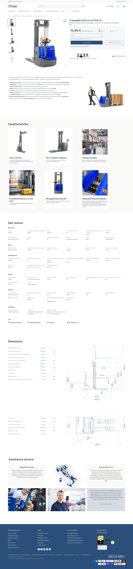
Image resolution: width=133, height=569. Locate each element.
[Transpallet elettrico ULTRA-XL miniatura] (11, 22)
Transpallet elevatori (24, 11)
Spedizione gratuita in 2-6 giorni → (15, 1)
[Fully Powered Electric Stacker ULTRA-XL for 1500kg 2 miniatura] (11, 40)
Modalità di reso (52, 554)
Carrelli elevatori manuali (74, 538)
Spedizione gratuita (13, 547)
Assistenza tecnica (13, 538)
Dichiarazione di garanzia (36, 554)
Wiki (9, 540)
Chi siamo (40, 535)
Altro (63, 11)
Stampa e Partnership (43, 540)
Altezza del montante (16, 322)
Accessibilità (59, 554)
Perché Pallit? (75, 11)
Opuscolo (51, 322)
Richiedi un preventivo (114, 42)
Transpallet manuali (72, 533)
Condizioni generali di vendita (13, 554)
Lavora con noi (41, 545)
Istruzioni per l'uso (74, 322)
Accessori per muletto (52, 11)
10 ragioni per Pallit (121, 1)
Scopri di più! (33, 477)
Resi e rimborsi (12, 545)
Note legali (45, 554)
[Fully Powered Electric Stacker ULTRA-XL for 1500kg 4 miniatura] (11, 49)
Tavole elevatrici (37, 11)
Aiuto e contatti (12, 533)
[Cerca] (83, 6)
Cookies (77, 554)
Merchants (40, 542)
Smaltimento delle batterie (68, 554)
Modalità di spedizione (25, 554)
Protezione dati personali (85, 554)
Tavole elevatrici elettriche (74, 542)
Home (9, 16)
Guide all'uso (11, 542)
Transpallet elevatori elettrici (27, 16)
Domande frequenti (13, 535)
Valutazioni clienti (42, 538)
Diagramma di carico (35, 322)
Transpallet (11, 11)
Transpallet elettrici (72, 535)
